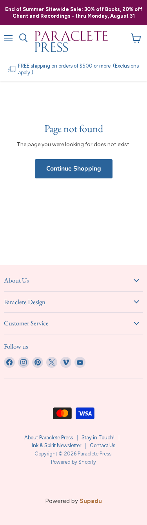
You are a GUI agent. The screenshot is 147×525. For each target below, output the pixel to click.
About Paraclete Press (48, 438)
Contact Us (102, 445)
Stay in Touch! (98, 438)
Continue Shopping (73, 168)
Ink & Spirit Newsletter (56, 445)
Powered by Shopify (73, 462)
